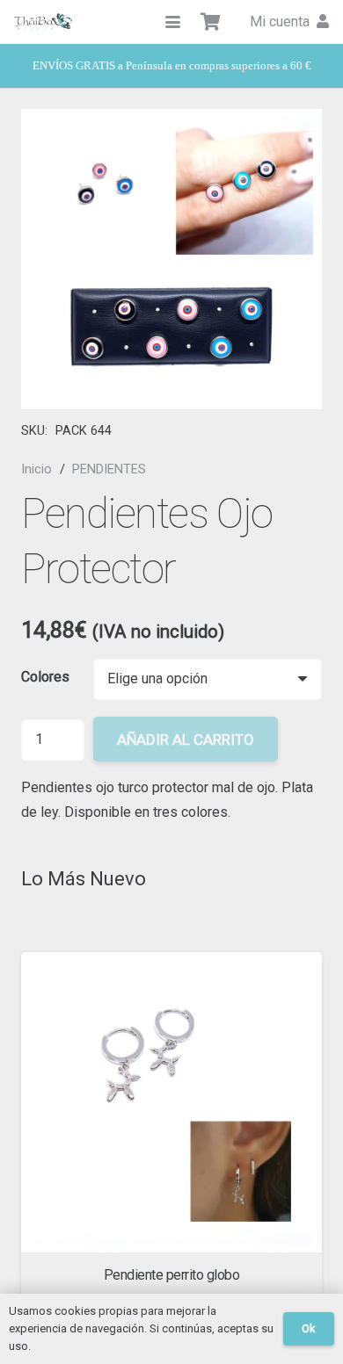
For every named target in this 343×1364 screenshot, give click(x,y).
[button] (173, 22)
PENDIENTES (109, 469)
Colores (45, 676)
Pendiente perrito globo (172, 1275)
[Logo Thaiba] (43, 22)
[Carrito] (211, 22)
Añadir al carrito (185, 739)
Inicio (36, 469)
